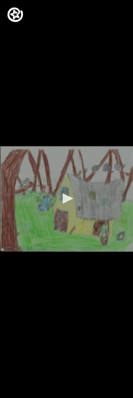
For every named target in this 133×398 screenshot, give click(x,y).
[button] (66, 198)
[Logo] (15, 14)
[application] (66, 199)
